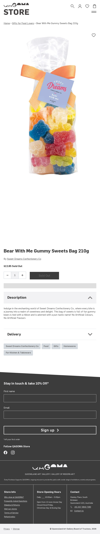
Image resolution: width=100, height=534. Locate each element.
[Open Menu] (93, 12)
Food (46, 346)
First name (9, 391)
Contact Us (79, 511)
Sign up (47, 430)
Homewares (70, 346)
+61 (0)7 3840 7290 (82, 507)
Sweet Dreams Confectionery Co (24, 258)
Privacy (7, 529)
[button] (50, 285)
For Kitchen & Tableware (18, 352)
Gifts (56, 346)
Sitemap (16, 529)
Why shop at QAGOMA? (14, 497)
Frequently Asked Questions (15, 501)
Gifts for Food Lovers (23, 23)
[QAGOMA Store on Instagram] (13, 452)
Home (7, 23)
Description (16, 298)
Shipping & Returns (12, 505)
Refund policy (9, 516)
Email (7, 407)
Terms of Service (11, 513)
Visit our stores (10, 509)
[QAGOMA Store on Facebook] (5, 452)
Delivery (14, 334)
